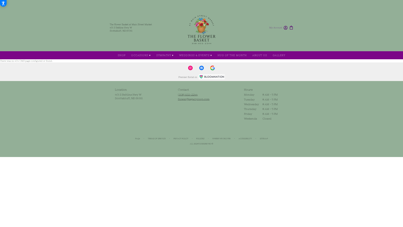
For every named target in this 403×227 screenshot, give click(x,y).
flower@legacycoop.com (194, 99)
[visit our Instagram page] (190, 68)
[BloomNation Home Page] (212, 76)
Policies (200, 138)
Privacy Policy (180, 138)
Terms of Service (157, 138)
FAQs (137, 138)
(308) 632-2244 (188, 94)
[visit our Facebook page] (201, 68)
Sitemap (264, 138)
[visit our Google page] (212, 68)
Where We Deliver (221, 138)
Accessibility (245, 138)
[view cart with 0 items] (291, 27)
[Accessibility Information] (3, 3)
